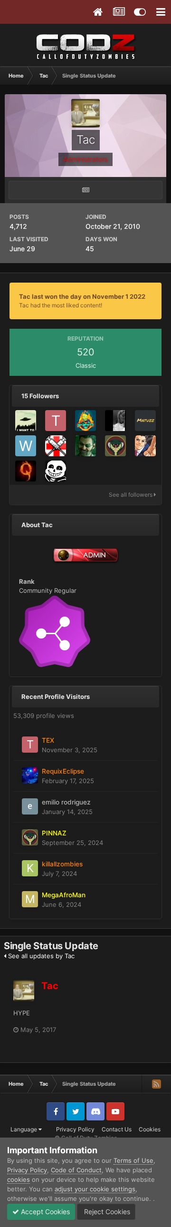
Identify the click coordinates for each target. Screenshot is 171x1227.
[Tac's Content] (85, 190)
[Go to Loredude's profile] (85, 445)
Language (24, 1129)
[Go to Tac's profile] (23, 990)
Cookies (150, 1129)
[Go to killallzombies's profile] (30, 868)
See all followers (131, 494)
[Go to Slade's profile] (145, 445)
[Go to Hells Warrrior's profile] (55, 445)
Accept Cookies (44, 1211)
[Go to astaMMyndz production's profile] (85, 420)
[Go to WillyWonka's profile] (25, 445)
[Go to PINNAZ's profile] (115, 445)
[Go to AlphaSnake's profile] (25, 471)
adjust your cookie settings (95, 1189)
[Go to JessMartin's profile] (115, 420)
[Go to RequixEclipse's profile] (30, 775)
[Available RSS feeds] (156, 1084)
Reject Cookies (106, 1211)
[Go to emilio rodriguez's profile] (30, 806)
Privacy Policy (75, 1129)
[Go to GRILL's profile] (25, 420)
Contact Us (117, 1129)
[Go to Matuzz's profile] (145, 420)
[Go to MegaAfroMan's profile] (30, 899)
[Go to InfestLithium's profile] (55, 471)
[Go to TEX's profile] (55, 420)
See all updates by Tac (40, 956)
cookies (18, 1179)
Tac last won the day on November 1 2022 (82, 296)
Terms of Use (133, 1160)
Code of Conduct (76, 1170)
